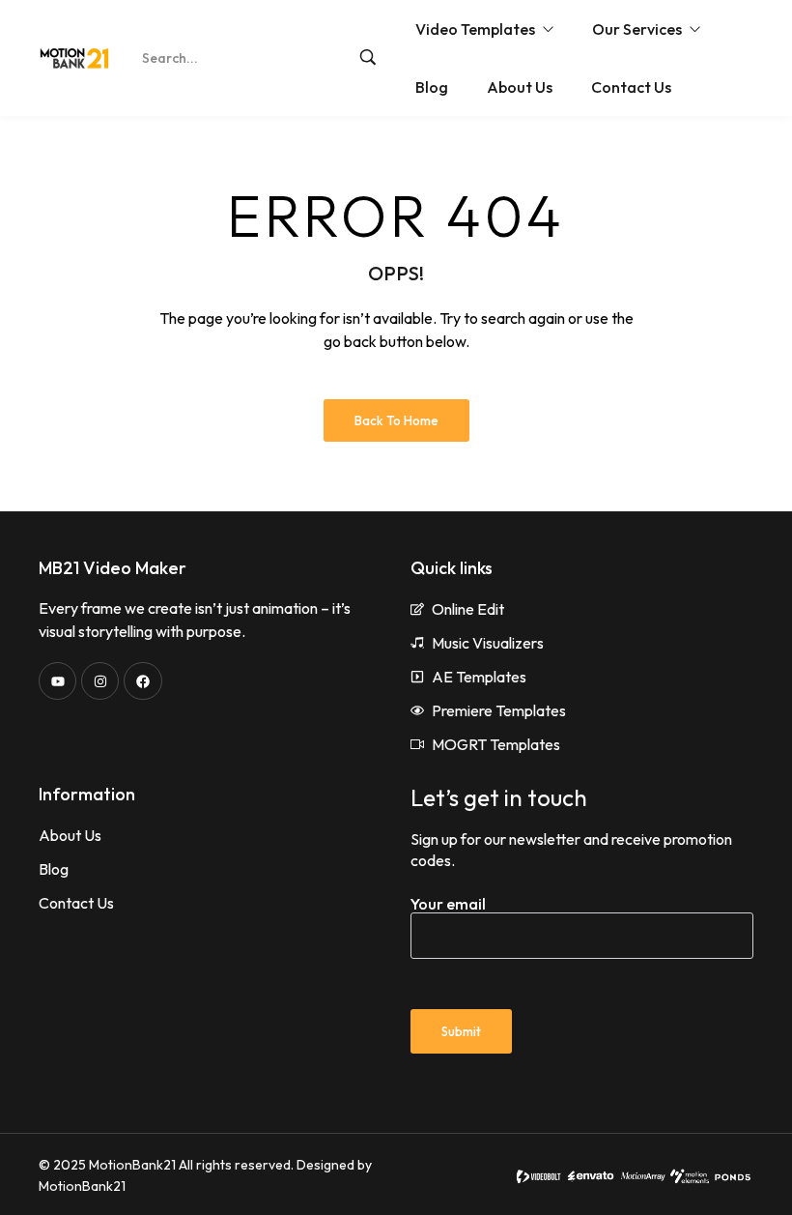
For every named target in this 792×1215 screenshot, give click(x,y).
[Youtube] (57, 681)
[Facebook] (142, 681)
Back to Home (396, 420)
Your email (448, 903)
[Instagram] (100, 681)
